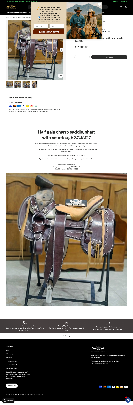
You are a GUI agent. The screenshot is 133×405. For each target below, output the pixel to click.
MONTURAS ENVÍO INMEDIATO (16, 13)
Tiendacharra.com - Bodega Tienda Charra (21, 394)
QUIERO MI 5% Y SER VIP (48, 32)
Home (7, 17)
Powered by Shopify (37, 394)
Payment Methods (12, 361)
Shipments (9, 354)
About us (9, 358)
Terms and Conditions (13, 365)
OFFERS (115, 1)
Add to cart (109, 57)
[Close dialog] (99, 4)
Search (8, 350)
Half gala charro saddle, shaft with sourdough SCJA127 (21, 17)
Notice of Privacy (11, 368)
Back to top (66, 336)
